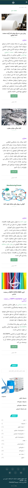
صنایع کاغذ (13, 451)
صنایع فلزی (13, 447)
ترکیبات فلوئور (13, 427)
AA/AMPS (22, 327)
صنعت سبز (13, 454)
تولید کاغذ (23, 222)
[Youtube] (21, 472)
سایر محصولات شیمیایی (21, 409)
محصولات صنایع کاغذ (21, 402)
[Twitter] (18, 469)
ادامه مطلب (14, 96)
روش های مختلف (7, 244)
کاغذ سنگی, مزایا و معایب (14, 128)
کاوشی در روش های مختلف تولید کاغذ (14, 204)
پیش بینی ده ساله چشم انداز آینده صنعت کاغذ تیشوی (14, 34)
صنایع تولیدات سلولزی (13, 430)
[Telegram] (10, 472)
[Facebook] (24, 469)
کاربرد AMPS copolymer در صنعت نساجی (14, 293)
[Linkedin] (7, 469)
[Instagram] (12, 469)
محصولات (13, 423)
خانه (25, 7)
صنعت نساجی (21, 304)
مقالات (13, 440)
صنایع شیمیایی (13, 444)
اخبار (13, 420)
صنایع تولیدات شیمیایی (13, 434)
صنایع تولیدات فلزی (13, 437)
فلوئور (13, 457)
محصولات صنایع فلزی (21, 405)
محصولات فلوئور (22, 398)
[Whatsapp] (15, 472)
